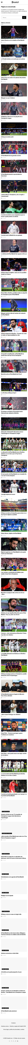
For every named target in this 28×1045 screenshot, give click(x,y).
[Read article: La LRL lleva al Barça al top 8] (14, 384)
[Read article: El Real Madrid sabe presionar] (14, 1003)
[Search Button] (24, 17)
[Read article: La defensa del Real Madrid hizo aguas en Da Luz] (14, 245)
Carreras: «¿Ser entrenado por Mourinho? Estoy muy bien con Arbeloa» (13, 634)
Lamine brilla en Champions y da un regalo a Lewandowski (12, 195)
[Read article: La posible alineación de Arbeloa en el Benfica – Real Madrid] (14, 645)
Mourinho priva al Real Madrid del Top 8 (11, 374)
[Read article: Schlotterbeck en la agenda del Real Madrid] (14, 868)
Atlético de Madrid (7, 569)
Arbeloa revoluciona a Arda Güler (10, 953)
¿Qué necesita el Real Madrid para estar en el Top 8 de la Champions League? (14, 837)
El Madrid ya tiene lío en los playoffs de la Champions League (11, 117)
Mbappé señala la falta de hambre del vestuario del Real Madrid (13, 314)
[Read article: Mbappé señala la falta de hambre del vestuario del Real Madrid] (14, 305)
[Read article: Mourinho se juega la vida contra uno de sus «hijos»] (14, 584)
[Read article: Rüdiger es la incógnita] (14, 887)
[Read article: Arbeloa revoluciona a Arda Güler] (14, 945)
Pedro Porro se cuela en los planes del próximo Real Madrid (13, 78)
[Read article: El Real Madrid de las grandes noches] (14, 147)
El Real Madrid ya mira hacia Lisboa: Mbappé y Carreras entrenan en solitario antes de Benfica (13, 933)
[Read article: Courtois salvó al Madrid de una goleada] (14, 227)
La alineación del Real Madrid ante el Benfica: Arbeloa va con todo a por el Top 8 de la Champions (13, 453)
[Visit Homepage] (15, 2)
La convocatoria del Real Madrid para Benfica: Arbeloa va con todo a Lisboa (13, 774)
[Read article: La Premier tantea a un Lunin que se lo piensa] (14, 50)
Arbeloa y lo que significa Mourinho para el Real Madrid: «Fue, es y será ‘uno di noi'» (13, 613)
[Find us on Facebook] (11, 1041)
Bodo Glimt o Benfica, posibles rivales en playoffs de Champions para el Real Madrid (14, 293)
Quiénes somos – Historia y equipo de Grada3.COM (13, 1026)
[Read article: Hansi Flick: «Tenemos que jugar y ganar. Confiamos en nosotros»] (14, 725)
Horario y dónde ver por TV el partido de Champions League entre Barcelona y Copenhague (11, 816)
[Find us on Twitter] (9, 1041)
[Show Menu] (1, 2)
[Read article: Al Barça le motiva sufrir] (14, 128)
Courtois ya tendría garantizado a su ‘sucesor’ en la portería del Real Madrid (14, 794)
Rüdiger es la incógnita (7, 895)
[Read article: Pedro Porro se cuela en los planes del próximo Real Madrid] (14, 69)
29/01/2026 (4, 138)
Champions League (6, 95)
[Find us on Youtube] (17, 1041)
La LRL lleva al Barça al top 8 (8, 393)
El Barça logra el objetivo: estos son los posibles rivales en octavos (13, 273)
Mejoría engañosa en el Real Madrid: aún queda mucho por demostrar (13, 552)
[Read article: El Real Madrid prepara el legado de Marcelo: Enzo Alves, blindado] (14, 686)
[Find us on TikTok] (15, 1041)
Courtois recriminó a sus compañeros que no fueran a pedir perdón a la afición (13, 215)
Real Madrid (5, 37)
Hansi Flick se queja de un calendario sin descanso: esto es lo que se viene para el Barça (13, 857)
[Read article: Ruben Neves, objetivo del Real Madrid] (14, 525)
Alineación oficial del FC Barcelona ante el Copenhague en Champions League (12, 432)
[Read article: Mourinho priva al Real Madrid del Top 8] (14, 366)
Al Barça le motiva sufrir (7, 137)
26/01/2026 (4, 860)
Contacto (13, 1023)
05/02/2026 (4, 42)
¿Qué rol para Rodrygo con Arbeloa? (10, 714)
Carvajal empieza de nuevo (8, 494)
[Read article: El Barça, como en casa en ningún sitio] (14, 906)
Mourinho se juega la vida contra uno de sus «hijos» (12, 593)
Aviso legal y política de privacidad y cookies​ (13, 1029)
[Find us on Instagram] (13, 1041)
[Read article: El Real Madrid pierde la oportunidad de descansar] (14, 166)
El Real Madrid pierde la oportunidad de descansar (11, 175)
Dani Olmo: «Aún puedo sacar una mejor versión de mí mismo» (14, 754)
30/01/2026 (4, 81)
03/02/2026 (4, 60)
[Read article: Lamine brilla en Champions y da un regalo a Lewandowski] (14, 186)
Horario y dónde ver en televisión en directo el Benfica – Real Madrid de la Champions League (13, 991)
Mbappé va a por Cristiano (8, 98)
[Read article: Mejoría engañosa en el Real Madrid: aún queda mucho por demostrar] (14, 544)
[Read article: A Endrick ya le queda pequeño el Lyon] (14, 964)
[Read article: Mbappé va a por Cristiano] (14, 89)
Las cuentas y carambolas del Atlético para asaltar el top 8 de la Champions (12, 573)
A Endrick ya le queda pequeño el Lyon (11, 972)
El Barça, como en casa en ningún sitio (11, 914)
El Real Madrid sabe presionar (9, 1011)
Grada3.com (10, 1038)
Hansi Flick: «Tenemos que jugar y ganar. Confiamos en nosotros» (12, 734)
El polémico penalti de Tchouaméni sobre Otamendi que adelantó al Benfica (12, 412)
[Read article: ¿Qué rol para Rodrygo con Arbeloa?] (14, 706)
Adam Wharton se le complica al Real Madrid (12, 40)
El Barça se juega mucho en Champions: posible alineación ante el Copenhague (14, 674)
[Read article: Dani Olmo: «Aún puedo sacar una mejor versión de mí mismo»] (14, 745)
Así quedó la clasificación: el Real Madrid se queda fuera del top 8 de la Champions (12, 354)
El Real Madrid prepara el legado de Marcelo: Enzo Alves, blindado (12, 695)
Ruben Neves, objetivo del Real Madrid (11, 533)
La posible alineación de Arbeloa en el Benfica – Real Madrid (13, 654)
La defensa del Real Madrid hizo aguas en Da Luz (14, 254)
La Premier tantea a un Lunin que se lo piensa (13, 59)
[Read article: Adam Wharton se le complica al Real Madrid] (14, 32)
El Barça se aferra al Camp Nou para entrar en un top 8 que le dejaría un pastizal (14, 513)
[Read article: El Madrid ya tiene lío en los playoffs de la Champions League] (14, 108)
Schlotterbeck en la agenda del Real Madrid (12, 877)
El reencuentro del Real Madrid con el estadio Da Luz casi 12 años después (13, 474)
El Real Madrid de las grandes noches (11, 155)
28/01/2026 (4, 337)
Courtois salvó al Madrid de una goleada (11, 235)
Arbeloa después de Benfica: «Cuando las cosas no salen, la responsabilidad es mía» (14, 334)
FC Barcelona (5, 134)
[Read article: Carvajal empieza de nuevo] (14, 486)
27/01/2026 (4, 616)
